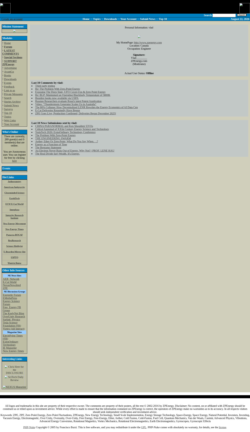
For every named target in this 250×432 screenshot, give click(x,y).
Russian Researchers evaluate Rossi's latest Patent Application (68, 101)
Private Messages (13, 94)
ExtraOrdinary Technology (10, 343)
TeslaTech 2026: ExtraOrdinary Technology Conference (65, 132)
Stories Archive (12, 101)
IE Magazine (10, 347)
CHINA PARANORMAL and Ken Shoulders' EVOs (64, 126)
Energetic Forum (12, 295)
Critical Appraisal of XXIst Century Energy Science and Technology (72, 129)
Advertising (10, 67)
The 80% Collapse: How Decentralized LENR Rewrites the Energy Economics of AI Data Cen (86, 107)
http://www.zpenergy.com (148, 42)
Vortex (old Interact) (13, 328)
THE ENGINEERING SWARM (53, 138)
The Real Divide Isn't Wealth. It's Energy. (57, 153)
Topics (7, 116)
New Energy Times (13, 350)
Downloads (10, 79)
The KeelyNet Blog (13, 313)
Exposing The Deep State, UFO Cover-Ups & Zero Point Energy (70, 92)
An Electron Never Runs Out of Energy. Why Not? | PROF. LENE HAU (74, 150)
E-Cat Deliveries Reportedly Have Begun (57, 110)
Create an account (11, 19)
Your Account (11, 124)
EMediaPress (10, 298)
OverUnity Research (14, 316)
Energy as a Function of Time (51, 144)
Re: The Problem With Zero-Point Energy (57, 88)
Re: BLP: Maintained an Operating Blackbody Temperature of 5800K (72, 95)
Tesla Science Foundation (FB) (12, 324)
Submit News (11, 105)
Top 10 (8, 112)
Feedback (9, 86)
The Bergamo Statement (48, 147)
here (14, 160)
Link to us (9, 90)
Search (7, 97)
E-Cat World (9, 282)
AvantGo (9, 71)
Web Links (10, 120)
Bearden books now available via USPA (57, 98)
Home (7, 43)
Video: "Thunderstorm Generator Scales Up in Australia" (65, 104)
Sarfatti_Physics (11, 319)
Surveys (8, 109)
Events (7, 82)
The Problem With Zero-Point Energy (55, 135)
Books (7, 75)
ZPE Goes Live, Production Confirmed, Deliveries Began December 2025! (75, 113)
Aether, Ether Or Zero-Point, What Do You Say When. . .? (66, 141)
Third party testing (45, 85)
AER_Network (11, 279)
